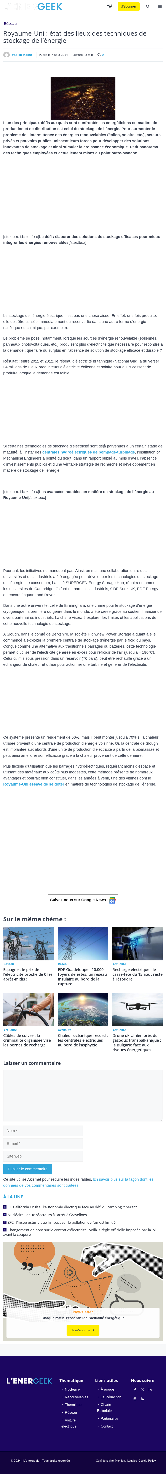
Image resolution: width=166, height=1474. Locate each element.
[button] (148, 6)
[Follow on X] (142, 1389)
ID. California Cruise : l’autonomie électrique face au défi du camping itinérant (72, 1206)
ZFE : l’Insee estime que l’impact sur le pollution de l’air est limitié (62, 1222)
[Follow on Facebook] (135, 1389)
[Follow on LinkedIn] (150, 1389)
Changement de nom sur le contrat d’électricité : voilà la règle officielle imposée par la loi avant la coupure (79, 1232)
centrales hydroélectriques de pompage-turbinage (88, 452)
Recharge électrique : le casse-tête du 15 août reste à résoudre (137, 974)
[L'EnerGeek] (32, 6)
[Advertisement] (83, 191)
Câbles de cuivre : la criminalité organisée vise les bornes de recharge (27, 1040)
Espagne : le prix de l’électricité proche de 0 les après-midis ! (28, 974)
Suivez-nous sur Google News (78, 900)
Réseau (10, 23)
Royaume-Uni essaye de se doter (33, 784)
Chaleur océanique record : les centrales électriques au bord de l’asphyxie (83, 1040)
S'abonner (128, 6)
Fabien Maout (22, 54)
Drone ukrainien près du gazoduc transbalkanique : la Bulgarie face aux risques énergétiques (136, 1042)
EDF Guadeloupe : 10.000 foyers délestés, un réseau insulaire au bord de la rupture (82, 976)
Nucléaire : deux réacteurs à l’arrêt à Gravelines (47, 1214)
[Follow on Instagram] (135, 1399)
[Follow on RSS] (142, 1399)
